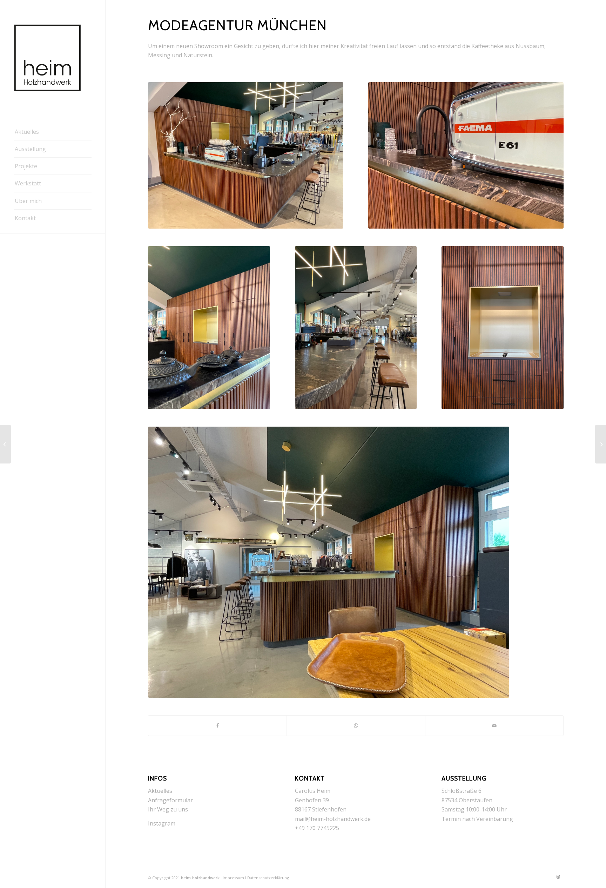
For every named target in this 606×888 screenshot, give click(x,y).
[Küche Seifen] (600, 444)
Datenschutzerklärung (268, 877)
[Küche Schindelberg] (5, 444)
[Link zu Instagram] (558, 876)
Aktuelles (160, 791)
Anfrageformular (170, 800)
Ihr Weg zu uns (168, 809)
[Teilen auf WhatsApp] (356, 725)
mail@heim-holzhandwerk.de (333, 819)
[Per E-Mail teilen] (494, 725)
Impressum (233, 877)
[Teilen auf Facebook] (217, 725)
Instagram (161, 823)
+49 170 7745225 (317, 828)
